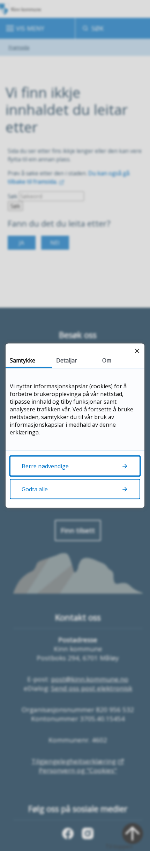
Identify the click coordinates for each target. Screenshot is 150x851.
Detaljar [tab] (66, 360)
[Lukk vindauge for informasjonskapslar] (137, 351)
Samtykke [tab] (22, 360)
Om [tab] (106, 360)
